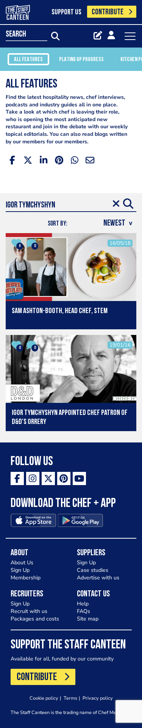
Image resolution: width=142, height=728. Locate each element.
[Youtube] (79, 478)
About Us (22, 562)
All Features (28, 60)
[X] (48, 478)
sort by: (57, 224)
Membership (26, 577)
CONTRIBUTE (107, 12)
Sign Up (20, 570)
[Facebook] (17, 478)
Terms (70, 698)
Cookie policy (44, 698)
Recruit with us (29, 611)
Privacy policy (98, 698)
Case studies (92, 570)
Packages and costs (35, 618)
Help (83, 603)
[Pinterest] (63, 478)
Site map (87, 618)
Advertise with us (98, 577)
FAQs (83, 611)
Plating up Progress (81, 60)
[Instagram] (32, 478)
